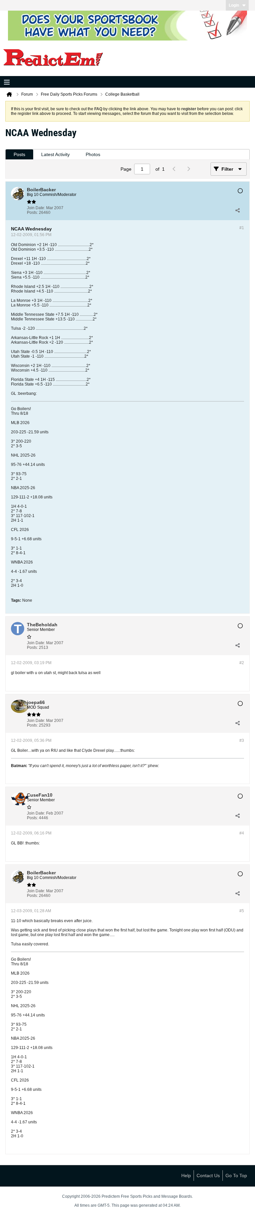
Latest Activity (55, 154)
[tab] (19, 154)
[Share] (237, 210)
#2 (241, 662)
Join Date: (36, 208)
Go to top (236, 1175)
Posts (19, 154)
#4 (241, 833)
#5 (241, 911)
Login (234, 5)
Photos (93, 154)
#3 (241, 740)
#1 (241, 227)
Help (186, 1175)
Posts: (32, 212)
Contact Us (208, 1175)
